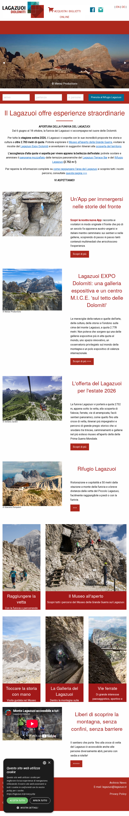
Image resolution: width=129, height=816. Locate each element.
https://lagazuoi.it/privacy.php (21, 794)
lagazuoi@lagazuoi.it (114, 786)
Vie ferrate (107, 688)
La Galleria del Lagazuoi (64, 691)
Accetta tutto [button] (17, 800)
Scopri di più (79, 254)
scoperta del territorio (108, 146)
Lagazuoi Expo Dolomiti (34, 146)
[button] (28, 807)
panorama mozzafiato (32, 157)
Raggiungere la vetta (21, 599)
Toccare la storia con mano (21, 691)
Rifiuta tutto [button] (40, 800)
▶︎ (126, 62)
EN (117, 7)
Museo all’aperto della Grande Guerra (90, 142)
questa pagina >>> (76, 173)
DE (123, 7)
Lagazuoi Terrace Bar (95, 157)
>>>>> (76, 763)
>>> (75, 507)
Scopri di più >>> (82, 361)
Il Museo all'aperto (86, 596)
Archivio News (118, 782)
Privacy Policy (118, 794)
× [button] (49, 762)
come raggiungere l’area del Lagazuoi (75, 169)
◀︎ (5, 62)
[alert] (28, 786)
